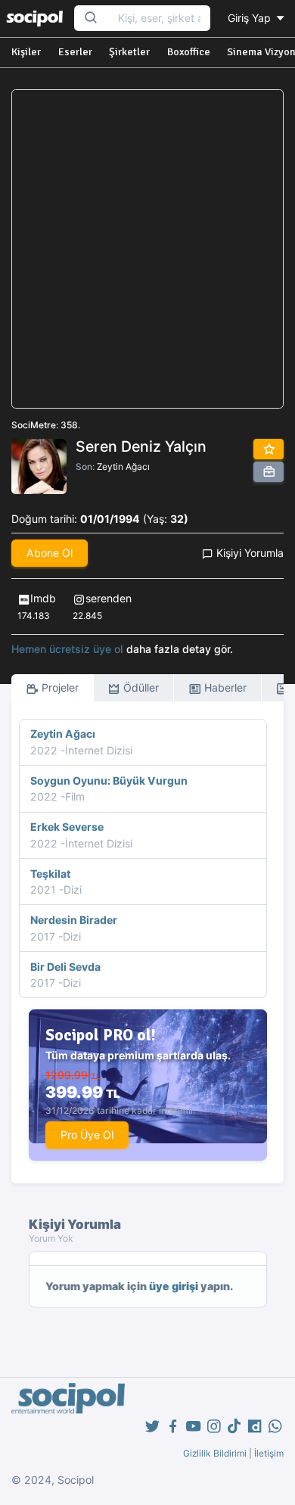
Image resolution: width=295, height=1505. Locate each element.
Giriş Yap (251, 17)
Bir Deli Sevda (65, 966)
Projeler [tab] (59, 687)
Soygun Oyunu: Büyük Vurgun (109, 780)
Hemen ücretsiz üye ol (67, 648)
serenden (108, 598)
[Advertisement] (147, 248)
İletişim (269, 1453)
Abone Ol (49, 552)
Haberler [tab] (224, 687)
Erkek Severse (67, 826)
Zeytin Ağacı (123, 466)
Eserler (75, 51)
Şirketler (129, 51)
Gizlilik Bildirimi (215, 1453)
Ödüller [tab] (139, 687)
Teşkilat (50, 873)
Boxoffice (188, 51)
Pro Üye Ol (87, 1134)
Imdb (43, 598)
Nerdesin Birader (73, 919)
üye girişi (173, 1286)
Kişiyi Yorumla (248, 552)
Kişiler (26, 51)
